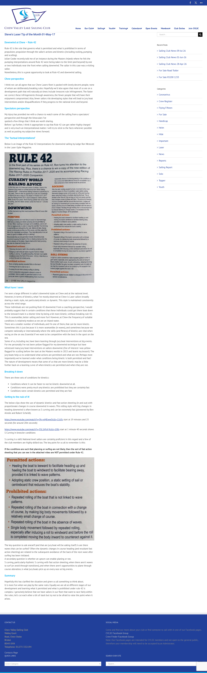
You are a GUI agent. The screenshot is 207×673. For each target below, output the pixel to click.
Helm (161, 127)
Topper (162, 180)
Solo (161, 173)
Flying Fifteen (165, 107)
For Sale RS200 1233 (169, 77)
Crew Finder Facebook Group (120, 636)
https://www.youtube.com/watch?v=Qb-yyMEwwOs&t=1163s (34, 419)
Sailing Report (165, 167)
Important (163, 140)
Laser (161, 147)
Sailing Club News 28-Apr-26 (173, 64)
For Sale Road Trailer (169, 70)
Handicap (163, 121)
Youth (161, 187)
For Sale (163, 114)
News (161, 154)
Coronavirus (164, 94)
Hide (161, 134)
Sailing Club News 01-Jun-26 (172, 57)
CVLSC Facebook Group (117, 633)
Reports (162, 160)
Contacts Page (11, 652)
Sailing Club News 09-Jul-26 (172, 50)
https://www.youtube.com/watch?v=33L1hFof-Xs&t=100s (32, 429)
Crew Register (165, 101)
